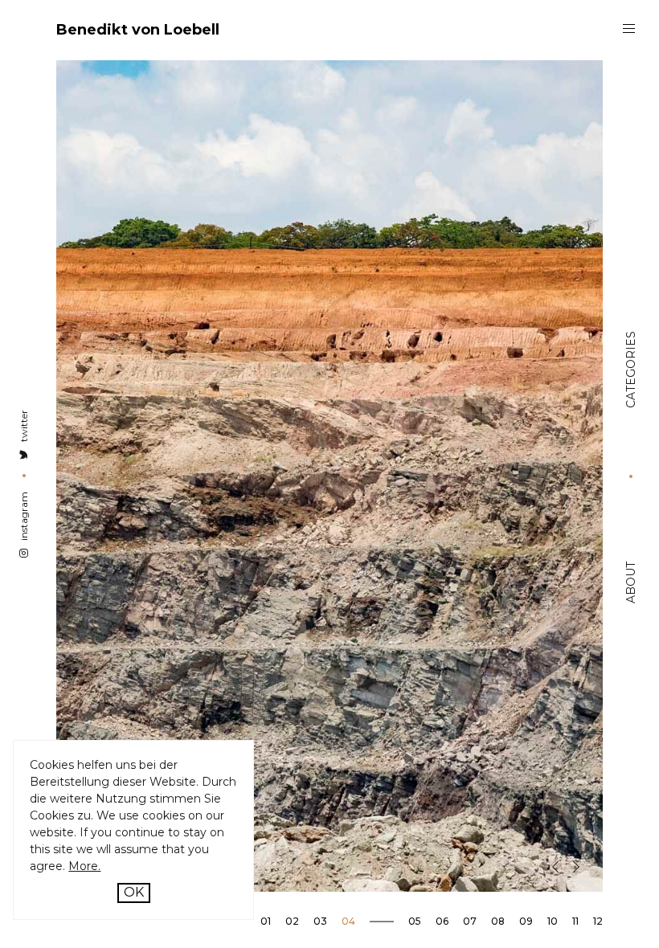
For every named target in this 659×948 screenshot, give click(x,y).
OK (134, 892)
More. (84, 866)
